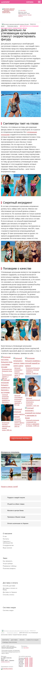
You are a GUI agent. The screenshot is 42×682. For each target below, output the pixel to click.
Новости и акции (32, 640)
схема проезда (22, 15)
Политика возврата (9, 568)
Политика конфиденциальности (11, 652)
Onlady (12, 646)
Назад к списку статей (9, 486)
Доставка (14, 640)
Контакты (6, 539)
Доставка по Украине (10, 592)
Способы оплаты (8, 594)
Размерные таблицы (10, 566)
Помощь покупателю (9, 642)
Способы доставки (9, 586)
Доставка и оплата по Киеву (10, 589)
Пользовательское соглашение (11, 650)
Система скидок (8, 610)
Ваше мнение (7, 548)
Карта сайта (5, 653)
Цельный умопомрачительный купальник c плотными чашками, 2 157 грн (33, 401)
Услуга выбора (8, 563)
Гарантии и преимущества (8, 542)
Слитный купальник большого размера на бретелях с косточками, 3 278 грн (6, 400)
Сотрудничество (8, 545)
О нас (5, 536)
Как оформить (7, 561)
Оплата (22, 640)
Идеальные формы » (21, 438)
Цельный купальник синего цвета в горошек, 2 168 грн (19, 422)
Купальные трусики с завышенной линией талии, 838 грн (7, 426)
